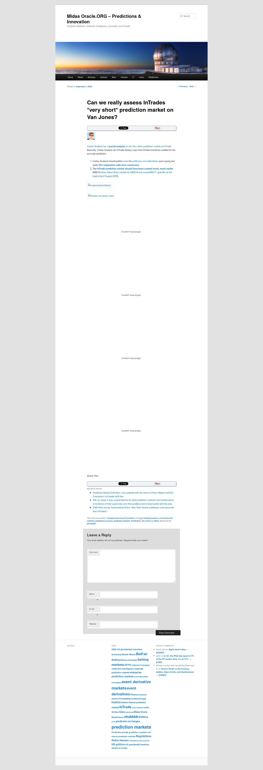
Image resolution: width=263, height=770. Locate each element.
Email (93, 609)
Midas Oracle (140, 712)
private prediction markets (134, 732)
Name (93, 594)
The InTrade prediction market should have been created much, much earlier (133, 168)
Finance (134, 694)
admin (156, 520)
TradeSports (134, 740)
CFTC (127, 665)
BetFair (141, 653)
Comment (93, 552)
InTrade (125, 706)
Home (70, 77)
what (125, 161)
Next (193, 86)
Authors (103, 77)
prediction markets (122, 520)
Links (141, 77)
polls (114, 721)
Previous (182, 86)
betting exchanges (128, 659)
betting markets (151, 518)
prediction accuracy (104, 520)
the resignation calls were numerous (118, 165)
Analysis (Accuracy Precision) (120, 518)
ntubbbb (131, 716)
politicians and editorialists (145, 161)
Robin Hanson (120, 740)
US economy (144, 740)
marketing (129, 712)
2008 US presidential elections (127, 649)
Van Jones (146, 520)
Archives (91, 77)
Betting (116, 659)
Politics (143, 717)
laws (122, 712)
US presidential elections (137, 744)
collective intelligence (123, 668)
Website (92, 623)
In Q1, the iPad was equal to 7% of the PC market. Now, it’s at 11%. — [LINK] (175, 659)
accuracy (116, 654)
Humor (124, 702)
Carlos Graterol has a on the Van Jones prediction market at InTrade (129, 146)
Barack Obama (128, 654)
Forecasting (124, 698)
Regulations (143, 736)
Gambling (135, 698)
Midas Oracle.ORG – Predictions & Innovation (104, 19)
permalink (91, 523)
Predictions (153, 77)
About (80, 77)
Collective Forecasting (141, 665)
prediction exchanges (128, 721)
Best (114, 77)
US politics (118, 744)
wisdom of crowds (119, 748)
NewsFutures (118, 717)
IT (133, 77)
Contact (124, 77)
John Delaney (137, 707)
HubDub (116, 702)
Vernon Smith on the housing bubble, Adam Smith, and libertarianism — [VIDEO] (175, 672)
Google (142, 698)
